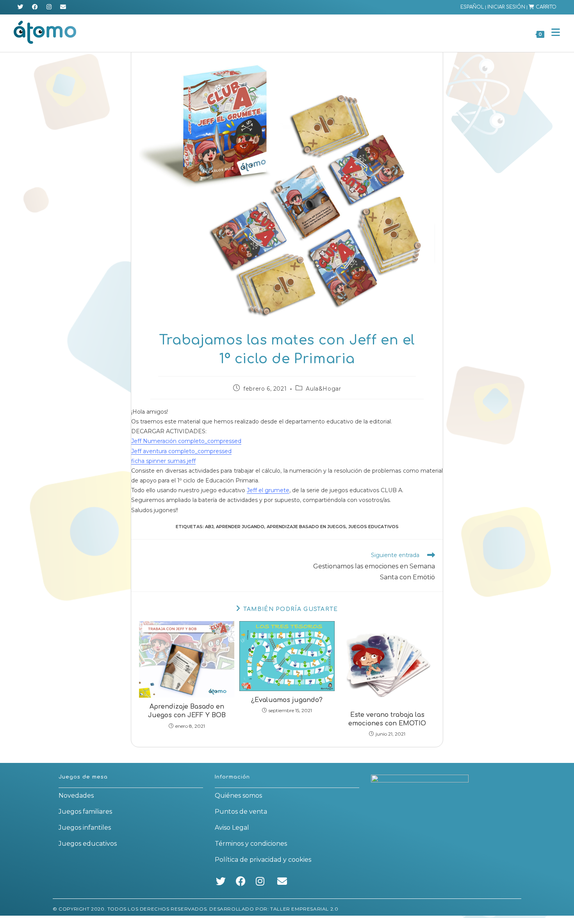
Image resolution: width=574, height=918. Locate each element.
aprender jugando (240, 526)
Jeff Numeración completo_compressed (186, 441)
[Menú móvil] (552, 32)
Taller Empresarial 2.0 (304, 909)
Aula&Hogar (323, 388)
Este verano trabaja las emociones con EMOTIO (387, 719)
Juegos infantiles (85, 827)
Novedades (76, 795)
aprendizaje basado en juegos (306, 526)
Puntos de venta (241, 811)
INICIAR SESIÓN (506, 7)
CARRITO (545, 7)
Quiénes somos (238, 795)
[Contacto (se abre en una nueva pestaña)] (63, 7)
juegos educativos (373, 526)
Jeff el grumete (268, 490)
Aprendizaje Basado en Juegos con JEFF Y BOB (187, 711)
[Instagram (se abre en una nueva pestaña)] (49, 7)
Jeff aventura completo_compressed (181, 451)
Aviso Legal (232, 827)
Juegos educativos (88, 843)
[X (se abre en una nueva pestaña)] (22, 7)
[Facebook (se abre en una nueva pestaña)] (35, 7)
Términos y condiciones (251, 843)
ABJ (209, 526)
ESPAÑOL (472, 7)
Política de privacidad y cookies (263, 859)
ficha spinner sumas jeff (163, 460)
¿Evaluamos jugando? (287, 700)
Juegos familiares (85, 811)
